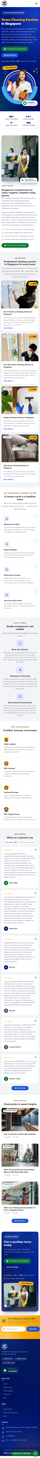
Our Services (7, 1387)
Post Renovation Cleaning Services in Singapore (18, 366)
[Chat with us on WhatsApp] (35, 1453)
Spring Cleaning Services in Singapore (18, 417)
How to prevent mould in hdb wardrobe (20, 1134)
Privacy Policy (7, 1409)
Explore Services (10, 55)
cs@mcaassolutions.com (14, 1431)
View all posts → (20, 1221)
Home (4, 1384)
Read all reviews (20, 1088)
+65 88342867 (10, 1436)
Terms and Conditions (10, 1412)
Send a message (12, 1267)
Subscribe (32, 1329)
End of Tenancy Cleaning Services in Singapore (17, 313)
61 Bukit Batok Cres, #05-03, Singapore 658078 (21, 1427)
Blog (4, 1398)
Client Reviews (7, 1391)
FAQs (4, 1416)
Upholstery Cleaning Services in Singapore (16, 467)
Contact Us (6, 1394)
